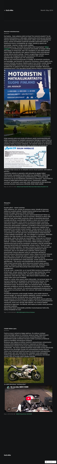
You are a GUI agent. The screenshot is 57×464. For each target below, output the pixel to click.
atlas (18, 186)
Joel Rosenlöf (24, 186)
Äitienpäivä (7, 203)
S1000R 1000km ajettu (10, 328)
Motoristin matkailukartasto (11, 31)
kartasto (31, 186)
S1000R (30, 414)
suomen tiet (45, 186)
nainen (33, 312)
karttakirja (38, 186)
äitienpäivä (23, 312)
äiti (18, 312)
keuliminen (24, 414)
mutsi (28, 312)
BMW (18, 414)
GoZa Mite (9, 10)
